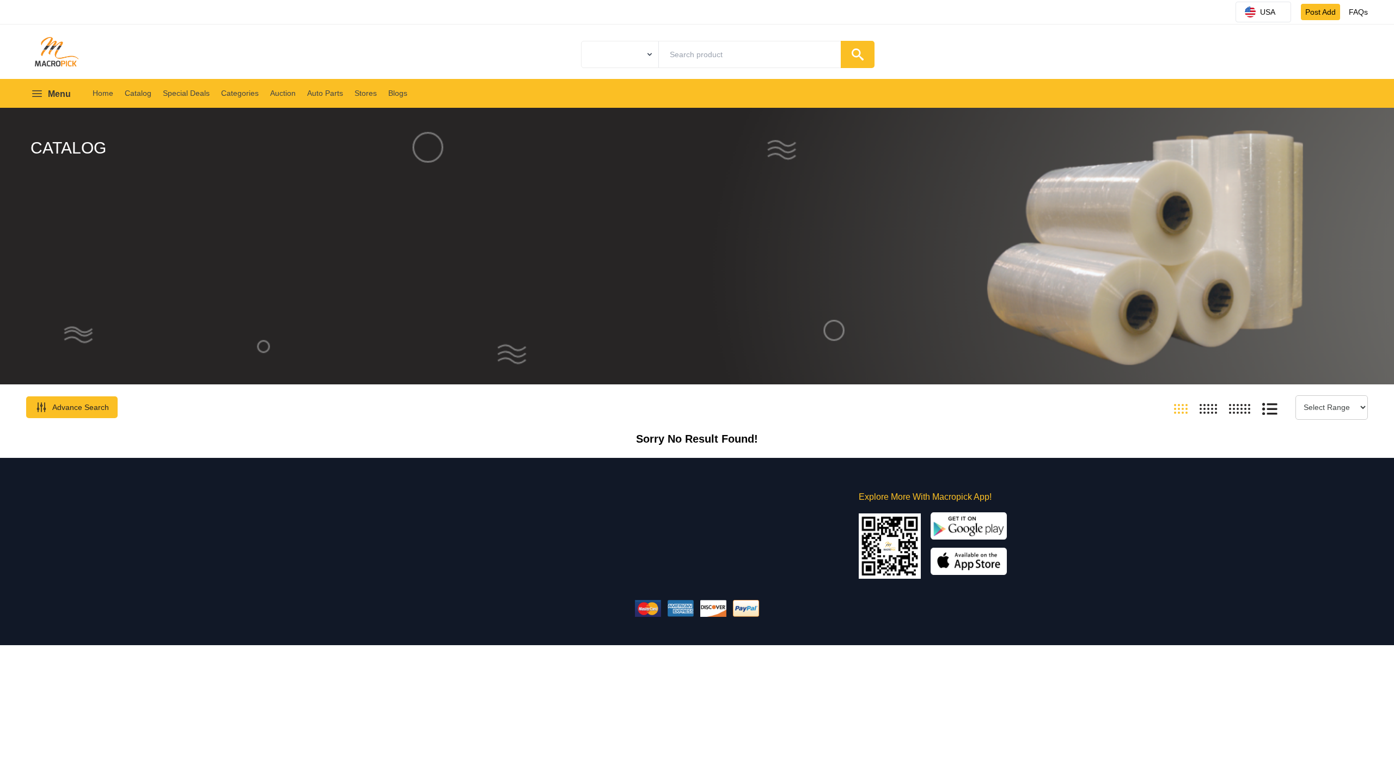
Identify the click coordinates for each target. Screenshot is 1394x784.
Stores (365, 93)
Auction (283, 93)
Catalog (138, 93)
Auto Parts (325, 93)
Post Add (1320, 12)
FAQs (1358, 12)
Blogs (397, 93)
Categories (240, 93)
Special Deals (186, 93)
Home (103, 93)
